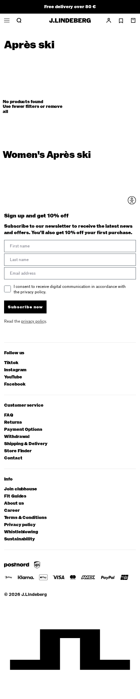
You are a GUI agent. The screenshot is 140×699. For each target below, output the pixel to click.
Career (12, 510)
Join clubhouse (20, 489)
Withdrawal (17, 437)
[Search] (19, 20)
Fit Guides (15, 496)
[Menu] (7, 20)
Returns (13, 422)
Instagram (15, 370)
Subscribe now (25, 307)
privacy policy (33, 321)
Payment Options (23, 429)
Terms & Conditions (25, 518)
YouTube (13, 377)
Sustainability (19, 539)
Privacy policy (20, 525)
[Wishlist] (121, 21)
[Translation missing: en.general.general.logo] (70, 20)
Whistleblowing (21, 532)
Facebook (14, 384)
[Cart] (133, 20)
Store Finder (18, 451)
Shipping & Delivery (26, 444)
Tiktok (11, 363)
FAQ (8, 415)
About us (13, 503)
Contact (13, 458)
